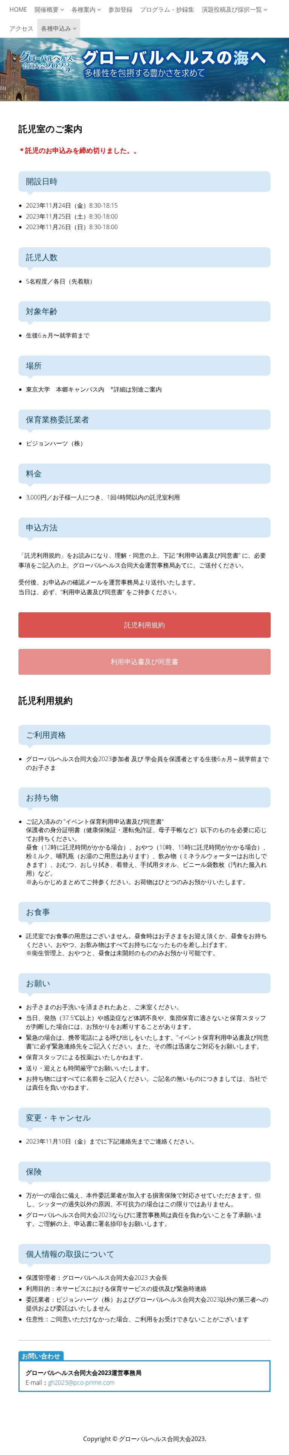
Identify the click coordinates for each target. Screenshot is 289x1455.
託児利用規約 (144, 624)
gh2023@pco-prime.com (81, 1382)
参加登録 (120, 9)
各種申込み (57, 28)
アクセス (21, 28)
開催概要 (47, 9)
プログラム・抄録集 (167, 9)
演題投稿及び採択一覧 (232, 9)
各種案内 (84, 9)
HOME (18, 9)
